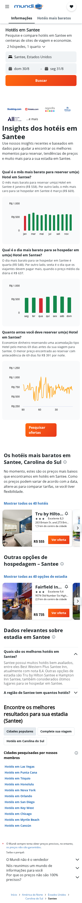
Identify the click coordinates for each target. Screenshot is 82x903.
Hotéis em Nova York (20, 790)
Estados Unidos (57, 894)
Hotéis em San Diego (20, 802)
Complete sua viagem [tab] (56, 731)
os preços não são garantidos (23, 847)
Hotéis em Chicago (18, 814)
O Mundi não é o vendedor (27, 859)
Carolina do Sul (34, 898)
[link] (41, 430)
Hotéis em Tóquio (17, 778)
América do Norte (32, 894)
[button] (7, 6)
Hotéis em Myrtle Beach (22, 820)
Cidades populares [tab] (20, 731)
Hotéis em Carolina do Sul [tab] (25, 741)
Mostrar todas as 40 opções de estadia (35, 576)
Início (14, 894)
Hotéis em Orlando (18, 796)
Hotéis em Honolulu (19, 784)
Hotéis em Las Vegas (19, 767)
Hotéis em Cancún (18, 826)
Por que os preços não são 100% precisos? (32, 877)
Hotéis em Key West (19, 808)
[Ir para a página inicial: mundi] (28, 6)
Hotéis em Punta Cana (21, 772)
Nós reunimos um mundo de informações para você (29, 868)
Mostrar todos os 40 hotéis (26, 503)
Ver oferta (59, 540)
